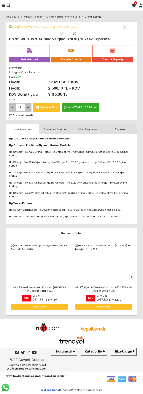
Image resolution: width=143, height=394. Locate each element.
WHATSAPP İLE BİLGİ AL (82, 107)
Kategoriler (94, 351)
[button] (18, 27)
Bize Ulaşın (123, 351)
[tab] (22, 129)
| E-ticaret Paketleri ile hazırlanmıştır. (72, 390)
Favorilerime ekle (23, 115)
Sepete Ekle (48, 107)
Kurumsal (64, 351)
